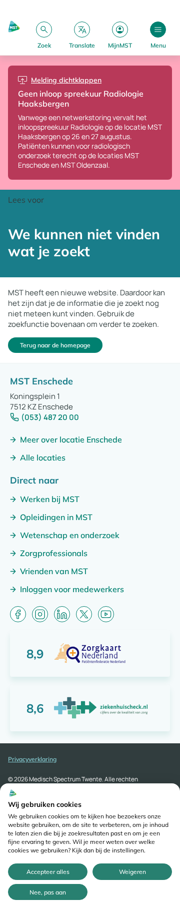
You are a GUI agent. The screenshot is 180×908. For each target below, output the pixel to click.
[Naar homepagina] (14, 35)
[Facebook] (18, 614)
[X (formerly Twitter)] (84, 614)
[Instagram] (40, 614)
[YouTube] (106, 614)
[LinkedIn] (62, 614)
